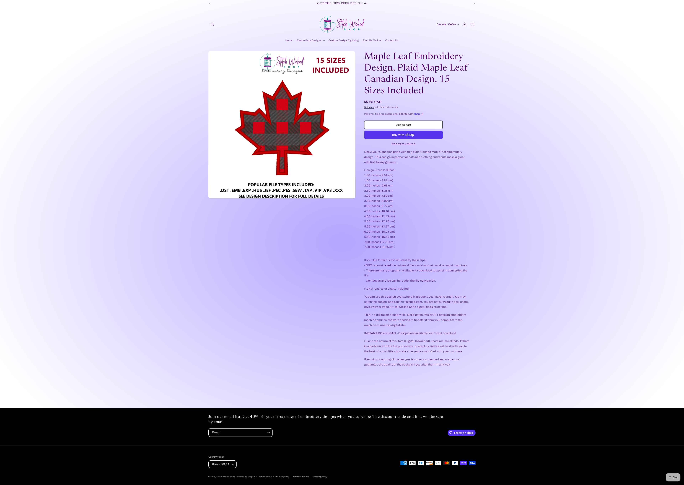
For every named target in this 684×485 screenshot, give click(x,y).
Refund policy (265, 477)
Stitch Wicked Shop (225, 477)
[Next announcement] (474, 3)
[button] (212, 24)
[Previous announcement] (210, 3)
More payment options (403, 143)
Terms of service (301, 477)
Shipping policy (320, 477)
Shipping (369, 107)
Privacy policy (282, 477)
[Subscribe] (268, 432)
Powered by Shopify (245, 477)
